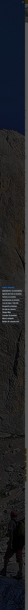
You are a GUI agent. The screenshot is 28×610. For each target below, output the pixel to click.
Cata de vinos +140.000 (10, 303)
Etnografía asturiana (9, 306)
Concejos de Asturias (9, 315)
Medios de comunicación (10, 321)
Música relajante (8, 318)
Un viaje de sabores (9, 309)
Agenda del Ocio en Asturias (12, 294)
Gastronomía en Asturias (10, 300)
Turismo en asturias (9, 297)
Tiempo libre (6, 312)
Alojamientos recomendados (12, 291)
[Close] (23, 2)
